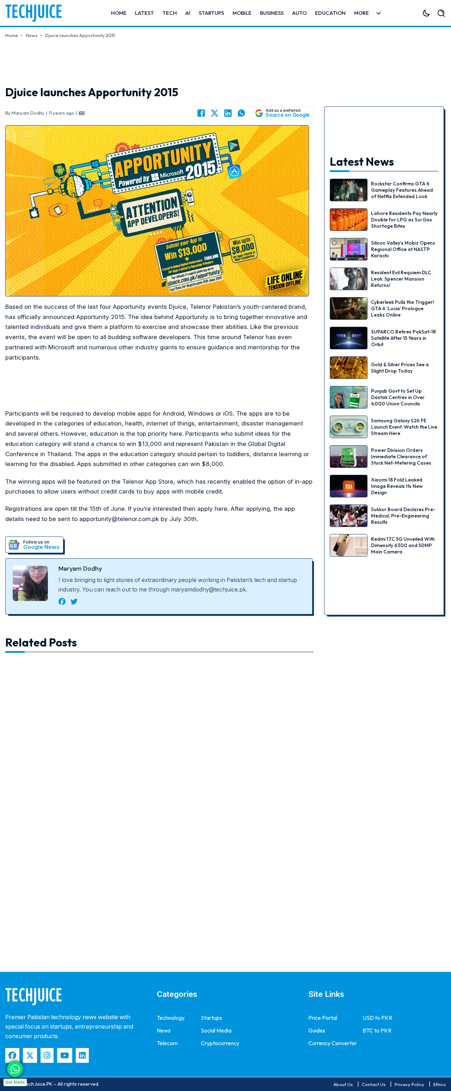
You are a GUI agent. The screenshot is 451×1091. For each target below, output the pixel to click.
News (31, 35)
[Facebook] (201, 113)
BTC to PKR (377, 1030)
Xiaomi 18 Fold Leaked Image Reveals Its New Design (397, 486)
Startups (211, 13)
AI (187, 13)
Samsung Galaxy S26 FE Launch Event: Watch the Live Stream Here (404, 426)
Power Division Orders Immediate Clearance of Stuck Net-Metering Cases (401, 456)
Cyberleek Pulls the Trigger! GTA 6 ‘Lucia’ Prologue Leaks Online (402, 308)
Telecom (167, 1043)
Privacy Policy (409, 1084)
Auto (299, 13)
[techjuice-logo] (37, 13)
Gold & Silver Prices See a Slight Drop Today (400, 367)
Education (330, 13)
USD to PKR (377, 1017)
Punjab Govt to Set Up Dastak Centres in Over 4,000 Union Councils (398, 397)
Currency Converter (332, 1043)
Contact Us (373, 1084)
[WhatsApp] (241, 113)
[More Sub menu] (378, 13)
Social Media (216, 1030)
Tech (169, 13)
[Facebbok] (12, 1055)
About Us (343, 1084)
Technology (171, 1017)
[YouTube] (64, 1055)
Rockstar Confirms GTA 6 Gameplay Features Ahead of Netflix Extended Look (402, 190)
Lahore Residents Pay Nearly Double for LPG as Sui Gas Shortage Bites (404, 219)
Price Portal (322, 1017)
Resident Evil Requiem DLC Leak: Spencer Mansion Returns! (401, 278)
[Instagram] (47, 1055)
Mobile (242, 13)
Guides (316, 1030)
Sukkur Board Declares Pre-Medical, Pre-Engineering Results (403, 515)
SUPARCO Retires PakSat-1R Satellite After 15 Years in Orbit (403, 338)
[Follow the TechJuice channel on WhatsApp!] (15, 1069)
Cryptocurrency (220, 1043)
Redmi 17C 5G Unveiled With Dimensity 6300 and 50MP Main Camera (403, 545)
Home (118, 13)
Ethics (439, 1084)
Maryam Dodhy (80, 568)
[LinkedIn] (228, 113)
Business (272, 13)
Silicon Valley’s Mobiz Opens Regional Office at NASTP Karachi (403, 249)
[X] (214, 113)
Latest (144, 13)
